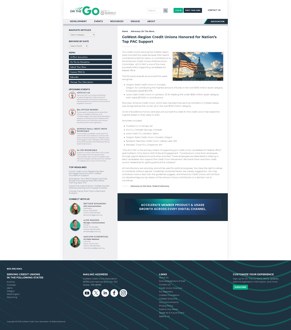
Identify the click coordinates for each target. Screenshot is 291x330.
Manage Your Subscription (81, 82)
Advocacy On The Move (142, 31)
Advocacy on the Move (141, 186)
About (151, 21)
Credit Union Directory (170, 288)
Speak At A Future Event (171, 313)
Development (78, 21)
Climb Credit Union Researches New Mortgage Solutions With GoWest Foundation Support (86, 173)
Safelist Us (164, 316)
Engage (135, 21)
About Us (163, 277)
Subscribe (74, 77)
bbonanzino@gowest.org (92, 215)
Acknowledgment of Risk (172, 281)
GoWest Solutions (168, 298)
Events (98, 21)
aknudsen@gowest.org (91, 231)
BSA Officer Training (87, 110)
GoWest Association (79, 57)
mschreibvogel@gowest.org (93, 248)
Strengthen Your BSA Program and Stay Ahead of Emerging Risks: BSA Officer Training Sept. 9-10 (88, 180)
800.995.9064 (14, 269)
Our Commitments (169, 302)
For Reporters (166, 291)
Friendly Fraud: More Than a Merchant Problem (87, 192)
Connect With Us (77, 72)
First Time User (192, 10)
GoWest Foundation (169, 295)
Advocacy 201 (83, 93)
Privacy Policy (166, 306)
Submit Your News (78, 67)
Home (125, 31)
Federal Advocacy (160, 186)
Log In (178, 10)
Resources (116, 21)
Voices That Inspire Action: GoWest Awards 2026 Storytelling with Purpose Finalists (89, 187)
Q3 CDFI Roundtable (87, 150)
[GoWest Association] (93, 15)
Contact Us (214, 10)
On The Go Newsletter (80, 62)
